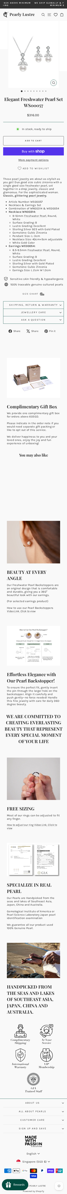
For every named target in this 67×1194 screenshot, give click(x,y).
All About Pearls (32, 1111)
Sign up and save (33, 1128)
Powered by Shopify (33, 1191)
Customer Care (32, 1120)
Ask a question (33, 319)
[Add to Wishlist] (22, 467)
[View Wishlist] (55, 15)
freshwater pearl (36, 185)
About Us (32, 1102)
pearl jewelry (20, 179)
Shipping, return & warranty (33, 304)
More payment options (33, 160)
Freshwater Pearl (35, 216)
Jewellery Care (33, 312)
